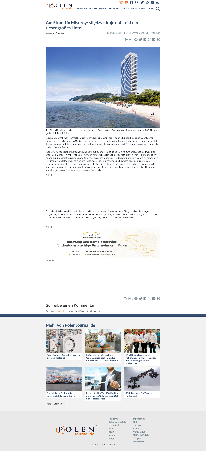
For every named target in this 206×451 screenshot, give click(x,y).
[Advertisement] (103, 193)
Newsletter (138, 441)
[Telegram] (152, 2)
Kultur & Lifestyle (97, 9)
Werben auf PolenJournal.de (141, 433)
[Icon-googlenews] (121, 2)
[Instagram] (136, 2)
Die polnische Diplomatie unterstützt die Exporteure (61, 394)
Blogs (151, 9)
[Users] (147, 2)
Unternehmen (153, 32)
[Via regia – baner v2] (103, 257)
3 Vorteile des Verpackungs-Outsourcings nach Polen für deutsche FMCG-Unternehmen (102, 358)
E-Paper (137, 438)
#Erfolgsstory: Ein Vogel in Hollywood (139, 394)
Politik (125, 9)
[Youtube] (126, 2)
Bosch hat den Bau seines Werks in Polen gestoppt (63, 356)
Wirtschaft (113, 9)
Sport (134, 9)
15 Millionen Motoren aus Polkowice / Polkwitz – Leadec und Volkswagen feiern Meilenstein (141, 359)
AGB (135, 422)
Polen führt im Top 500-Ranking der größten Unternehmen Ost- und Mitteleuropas (102, 396)
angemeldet (60, 311)
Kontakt (137, 425)
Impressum (139, 418)
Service (142, 9)
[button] (158, 9)
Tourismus (82, 9)
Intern (136, 428)
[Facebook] (131, 2)
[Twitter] (142, 2)
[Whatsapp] (158, 2)
